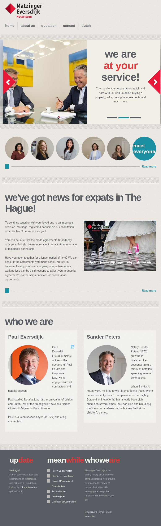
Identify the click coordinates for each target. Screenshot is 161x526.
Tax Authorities (59, 491)
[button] (9, 81)
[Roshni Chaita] (67, 159)
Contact (69, 25)
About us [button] (28, 25)
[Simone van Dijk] (119, 159)
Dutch (86, 25)
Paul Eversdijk (25, 337)
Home (9, 25)
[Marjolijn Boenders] (93, 159)
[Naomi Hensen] (42, 159)
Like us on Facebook (62, 476)
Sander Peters (103, 337)
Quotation (49, 25)
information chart (29, 487)
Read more (149, 166)
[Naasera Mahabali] (17, 159)
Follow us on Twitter (62, 471)
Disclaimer (90, 512)
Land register (58, 496)
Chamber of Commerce (64, 501)
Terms (100, 512)
